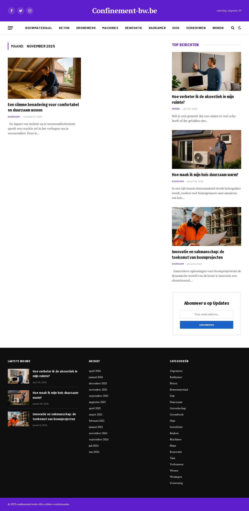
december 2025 (98, 383)
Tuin (172, 458)
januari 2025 (96, 427)
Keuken (174, 433)
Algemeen (176, 371)
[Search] (232, 28)
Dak (172, 396)
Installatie (176, 427)
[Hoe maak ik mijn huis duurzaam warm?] (206, 149)
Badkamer (157, 28)
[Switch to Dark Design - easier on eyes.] (239, 28)
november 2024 (98, 433)
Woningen (176, 477)
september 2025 (98, 396)
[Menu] (10, 28)
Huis (176, 28)
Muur (173, 445)
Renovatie (133, 28)
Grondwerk (86, 28)
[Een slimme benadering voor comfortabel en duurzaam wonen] (44, 78)
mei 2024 (94, 452)
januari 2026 (96, 377)
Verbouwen (196, 28)
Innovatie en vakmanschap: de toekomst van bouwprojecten (198, 254)
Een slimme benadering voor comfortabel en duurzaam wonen (43, 107)
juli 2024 (93, 445)
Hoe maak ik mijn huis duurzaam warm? (205, 174)
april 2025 (95, 408)
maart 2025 (95, 414)
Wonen (218, 28)
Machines (110, 28)
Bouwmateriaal (38, 28)
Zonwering (176, 483)
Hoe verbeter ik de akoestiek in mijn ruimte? (203, 99)
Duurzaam (14, 116)
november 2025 (98, 389)
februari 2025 (96, 420)
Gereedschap (178, 408)
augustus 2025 (97, 402)
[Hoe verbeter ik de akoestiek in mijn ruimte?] (206, 71)
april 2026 (95, 371)
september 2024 (98, 439)
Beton (64, 28)
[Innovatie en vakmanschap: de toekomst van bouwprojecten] (206, 226)
